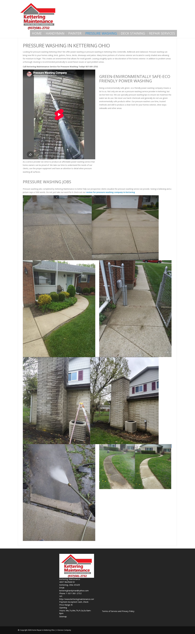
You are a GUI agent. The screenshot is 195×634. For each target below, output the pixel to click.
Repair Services (162, 33)
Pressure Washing (101, 33)
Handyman (55, 33)
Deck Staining (133, 33)
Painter (74, 33)
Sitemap (63, 616)
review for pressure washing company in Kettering (110, 192)
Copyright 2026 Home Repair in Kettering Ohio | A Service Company (45, 630)
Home (37, 33)
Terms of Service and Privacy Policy (118, 611)
